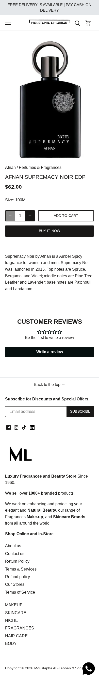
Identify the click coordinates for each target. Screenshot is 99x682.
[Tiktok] (24, 427)
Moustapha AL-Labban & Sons (58, 668)
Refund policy (17, 577)
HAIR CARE (16, 636)
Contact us (14, 553)
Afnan (10, 167)
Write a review (49, 352)
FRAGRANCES (19, 628)
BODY (11, 643)
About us (13, 546)
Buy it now (49, 231)
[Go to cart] (88, 23)
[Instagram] (16, 427)
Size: (9, 200)
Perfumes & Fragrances (40, 167)
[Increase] (30, 215)
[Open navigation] (8, 23)
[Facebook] (8, 427)
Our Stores (14, 584)
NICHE (11, 620)
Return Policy (17, 561)
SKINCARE (15, 613)
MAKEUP (14, 605)
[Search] (77, 23)
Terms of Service (20, 592)
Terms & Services (21, 569)
